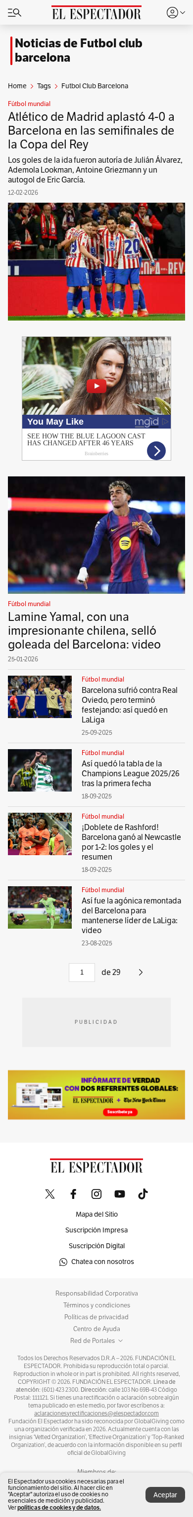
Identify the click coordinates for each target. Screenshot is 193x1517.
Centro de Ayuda (96, 1329)
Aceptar (165, 1495)
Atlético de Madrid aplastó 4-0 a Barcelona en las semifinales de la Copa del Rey (91, 130)
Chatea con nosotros (102, 1262)
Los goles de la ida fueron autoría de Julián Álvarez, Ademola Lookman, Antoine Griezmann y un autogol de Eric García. (95, 170)
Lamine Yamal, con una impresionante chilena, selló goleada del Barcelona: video (84, 631)
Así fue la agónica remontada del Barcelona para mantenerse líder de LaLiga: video (131, 916)
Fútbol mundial (29, 104)
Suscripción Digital (97, 1246)
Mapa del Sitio (97, 1214)
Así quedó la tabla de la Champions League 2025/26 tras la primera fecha (131, 774)
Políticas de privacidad (96, 1317)
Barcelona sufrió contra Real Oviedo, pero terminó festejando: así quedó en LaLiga (130, 705)
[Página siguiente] (141, 976)
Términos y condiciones (96, 1305)
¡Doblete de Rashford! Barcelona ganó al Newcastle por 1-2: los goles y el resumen (131, 842)
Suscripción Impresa (96, 1230)
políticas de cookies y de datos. (59, 1507)
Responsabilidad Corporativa (96, 1293)
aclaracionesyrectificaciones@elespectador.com (96, 1413)
